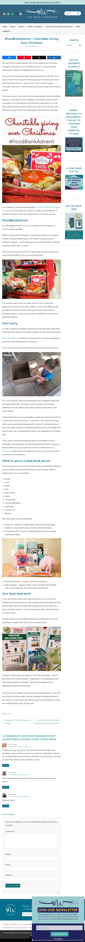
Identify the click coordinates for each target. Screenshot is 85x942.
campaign (26, 226)
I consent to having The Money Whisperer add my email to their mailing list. (59, 940)
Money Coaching (34, 26)
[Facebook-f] (4, 14)
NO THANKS (58, 939)
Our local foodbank (10, 338)
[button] (58, 916)
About (13, 26)
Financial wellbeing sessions (59, 26)
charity (9, 714)
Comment (10, 831)
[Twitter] (8, 14)
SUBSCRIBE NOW (59, 934)
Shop (78, 26)
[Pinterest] (16, 14)
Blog (21, 26)
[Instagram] (12, 14)
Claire (11, 772)
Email (7, 864)
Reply (6, 765)
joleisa (11, 744)
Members (6, 31)
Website (9, 875)
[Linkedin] (20, 14)
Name (7, 854)
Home (5, 26)
